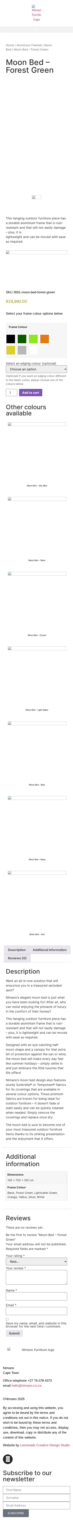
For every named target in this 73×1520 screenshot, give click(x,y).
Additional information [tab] (50, 950)
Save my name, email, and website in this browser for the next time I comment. (36, 1325)
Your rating (15, 1255)
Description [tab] (17, 950)
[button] (36, 29)
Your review (16, 1268)
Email (11, 1305)
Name (11, 1290)
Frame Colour (18, 327)
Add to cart (30, 393)
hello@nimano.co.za (26, 1385)
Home (10, 45)
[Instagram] (8, 1459)
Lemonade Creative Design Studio (45, 1445)
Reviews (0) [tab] (17, 958)
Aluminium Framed (29, 45)
